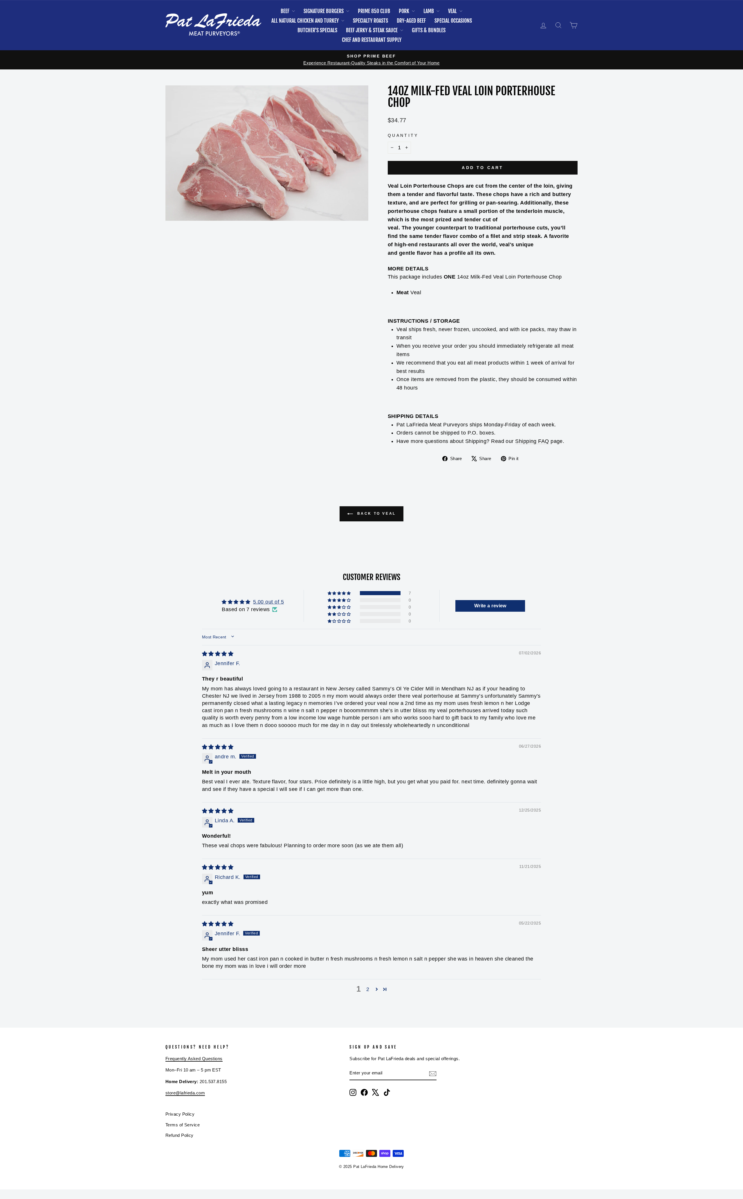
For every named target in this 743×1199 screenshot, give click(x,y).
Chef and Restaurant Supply (371, 40)
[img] (217, 654)
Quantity (403, 135)
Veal (453, 11)
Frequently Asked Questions (194, 1058)
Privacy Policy (179, 1114)
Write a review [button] (490, 605)
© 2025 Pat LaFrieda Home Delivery (371, 1167)
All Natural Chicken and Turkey (305, 20)
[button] (339, 593)
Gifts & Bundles (429, 30)
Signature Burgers (324, 11)
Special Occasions (453, 20)
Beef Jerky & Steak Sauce (372, 30)
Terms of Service (182, 1124)
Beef (286, 11)
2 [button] (367, 989)
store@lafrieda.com (185, 1092)
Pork (404, 11)
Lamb (429, 11)
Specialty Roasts (370, 20)
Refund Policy (179, 1135)
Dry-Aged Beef (411, 20)
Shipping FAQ (532, 441)
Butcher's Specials (317, 30)
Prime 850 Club (374, 11)
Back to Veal (375, 513)
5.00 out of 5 (268, 602)
